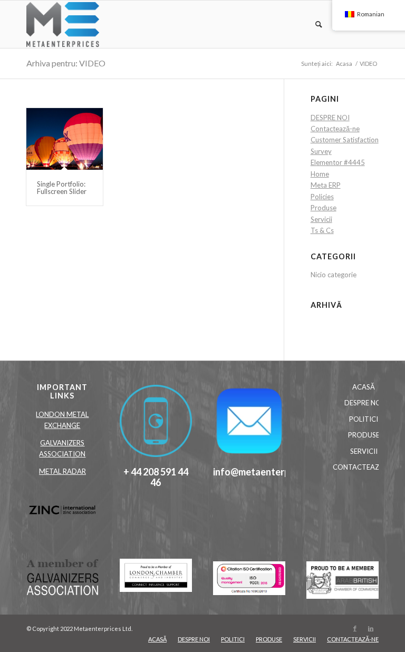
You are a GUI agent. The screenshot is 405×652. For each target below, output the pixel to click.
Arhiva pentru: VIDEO (65, 63)
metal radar (62, 471)
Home (320, 174)
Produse (323, 207)
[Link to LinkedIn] (371, 628)
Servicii (321, 219)
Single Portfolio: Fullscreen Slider (61, 188)
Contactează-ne (335, 128)
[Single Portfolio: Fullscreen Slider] (64, 139)
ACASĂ (363, 387)
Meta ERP (326, 185)
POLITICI (363, 419)
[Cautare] (314, 24)
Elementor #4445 (338, 162)
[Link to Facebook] (355, 628)
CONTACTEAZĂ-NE (364, 467)
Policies (322, 196)
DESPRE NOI (330, 117)
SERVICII (364, 451)
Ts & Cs (322, 230)
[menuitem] (314, 24)
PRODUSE (364, 435)
